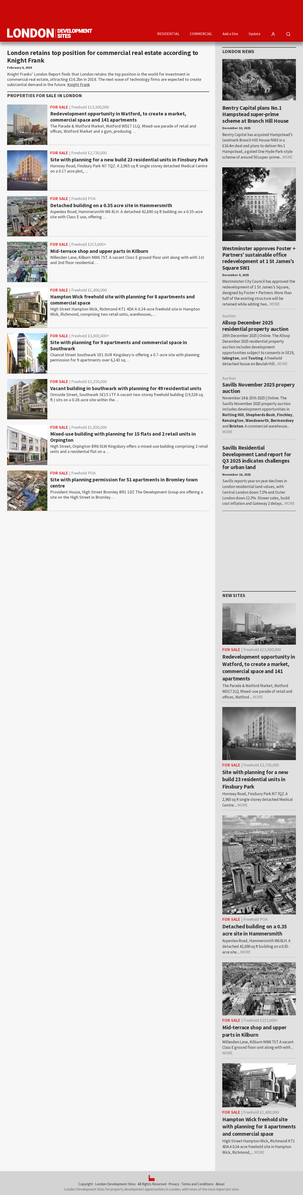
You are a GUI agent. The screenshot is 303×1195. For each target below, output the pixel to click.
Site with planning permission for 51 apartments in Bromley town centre (124, 483)
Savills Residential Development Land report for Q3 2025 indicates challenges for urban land (256, 457)
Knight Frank (78, 84)
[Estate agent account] (273, 34)
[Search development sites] (288, 34)
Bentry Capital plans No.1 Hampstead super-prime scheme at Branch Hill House (255, 114)
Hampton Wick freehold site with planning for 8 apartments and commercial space (122, 300)
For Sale (59, 107)
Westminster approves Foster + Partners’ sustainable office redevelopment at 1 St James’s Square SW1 (258, 258)
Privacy (174, 1184)
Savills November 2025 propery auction (258, 387)
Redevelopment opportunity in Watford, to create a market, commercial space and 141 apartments (118, 117)
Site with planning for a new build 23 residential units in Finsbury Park (129, 160)
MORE (287, 157)
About (220, 1184)
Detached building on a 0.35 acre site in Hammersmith (111, 205)
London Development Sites (115, 1184)
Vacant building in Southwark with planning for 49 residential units (125, 388)
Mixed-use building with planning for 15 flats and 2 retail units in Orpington (123, 437)
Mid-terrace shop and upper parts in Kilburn (99, 251)
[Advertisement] (210, 13)
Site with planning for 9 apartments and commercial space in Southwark (118, 345)
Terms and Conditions (197, 1184)
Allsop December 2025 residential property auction (255, 325)
